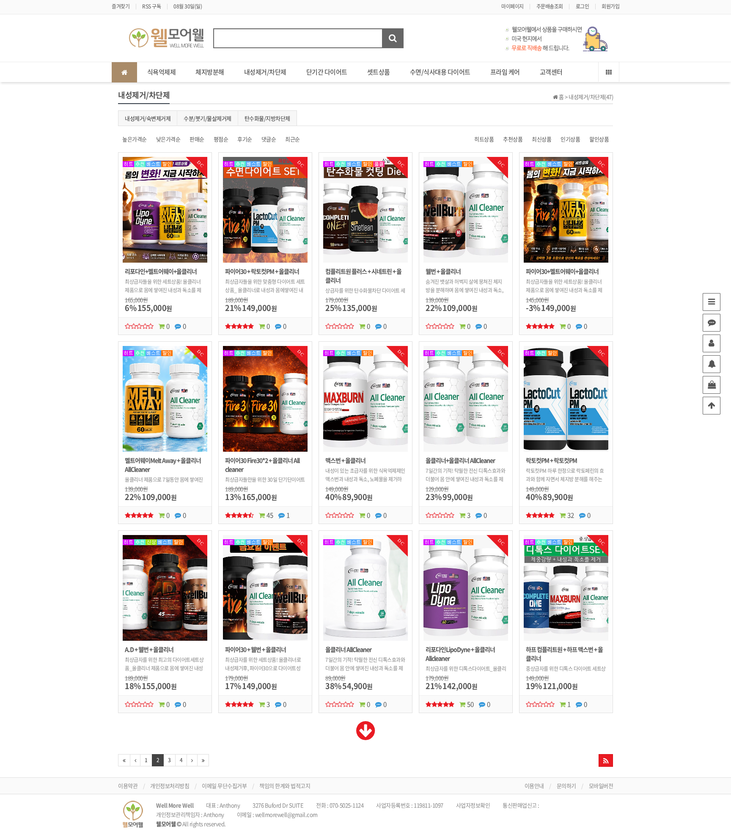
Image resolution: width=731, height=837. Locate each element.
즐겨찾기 (120, 6)
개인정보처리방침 (169, 786)
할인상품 (599, 139)
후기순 (244, 139)
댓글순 (268, 139)
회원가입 (610, 6)
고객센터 (551, 72)
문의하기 (566, 786)
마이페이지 (512, 6)
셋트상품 (378, 72)
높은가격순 (134, 139)
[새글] (711, 323)
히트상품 (484, 139)
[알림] (711, 364)
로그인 (582, 6)
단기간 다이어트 (326, 72)
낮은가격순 (168, 139)
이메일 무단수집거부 (224, 786)
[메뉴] (711, 302)
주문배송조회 (549, 6)
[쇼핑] (711, 385)
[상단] (711, 405)
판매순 (197, 139)
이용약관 (127, 786)
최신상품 (541, 139)
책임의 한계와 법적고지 (284, 786)
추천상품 (512, 139)
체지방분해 (209, 72)
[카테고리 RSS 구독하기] (606, 760)
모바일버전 (601, 786)
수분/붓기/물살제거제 (207, 118)
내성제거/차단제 (265, 72)
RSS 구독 (151, 6)
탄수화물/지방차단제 (267, 118)
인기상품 (570, 139)
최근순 (292, 139)
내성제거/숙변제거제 (147, 118)
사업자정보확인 (473, 805)
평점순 (221, 139)
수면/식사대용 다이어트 (440, 72)
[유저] (711, 343)
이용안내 (534, 786)
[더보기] (365, 736)
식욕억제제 (161, 72)
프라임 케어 (505, 72)
